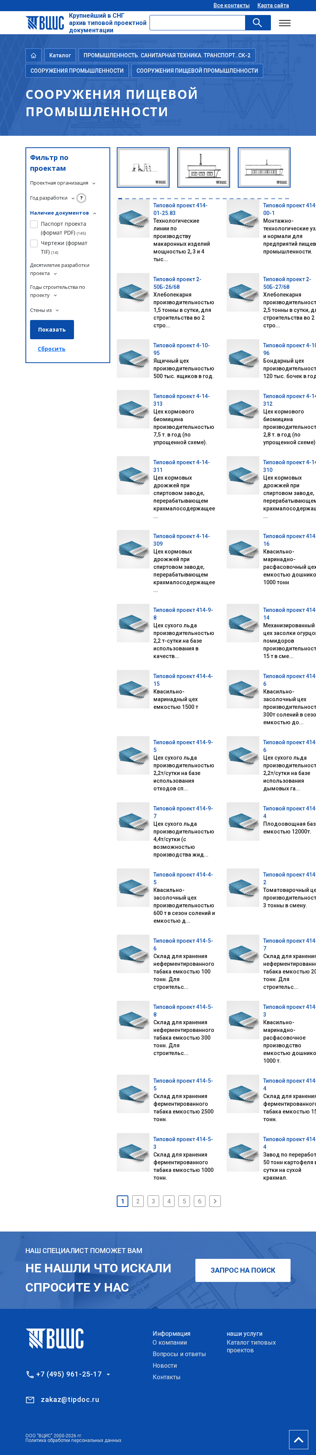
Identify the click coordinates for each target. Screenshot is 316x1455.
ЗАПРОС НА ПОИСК (243, 1270)
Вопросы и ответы (179, 1354)
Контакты (167, 1377)
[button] (120, 198)
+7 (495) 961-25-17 (69, 1374)
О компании (170, 1342)
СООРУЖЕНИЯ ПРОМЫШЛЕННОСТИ (77, 71)
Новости (165, 1365)
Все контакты (231, 5)
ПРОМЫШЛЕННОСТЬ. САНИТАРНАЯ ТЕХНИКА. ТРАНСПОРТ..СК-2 (167, 55)
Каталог (60, 55)
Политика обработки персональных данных (73, 1440)
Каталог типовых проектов (251, 1346)
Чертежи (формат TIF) (64, 247)
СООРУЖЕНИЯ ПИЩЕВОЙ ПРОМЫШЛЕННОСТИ (197, 71)
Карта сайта (273, 5)
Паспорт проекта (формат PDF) (63, 228)
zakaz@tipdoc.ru (70, 1399)
